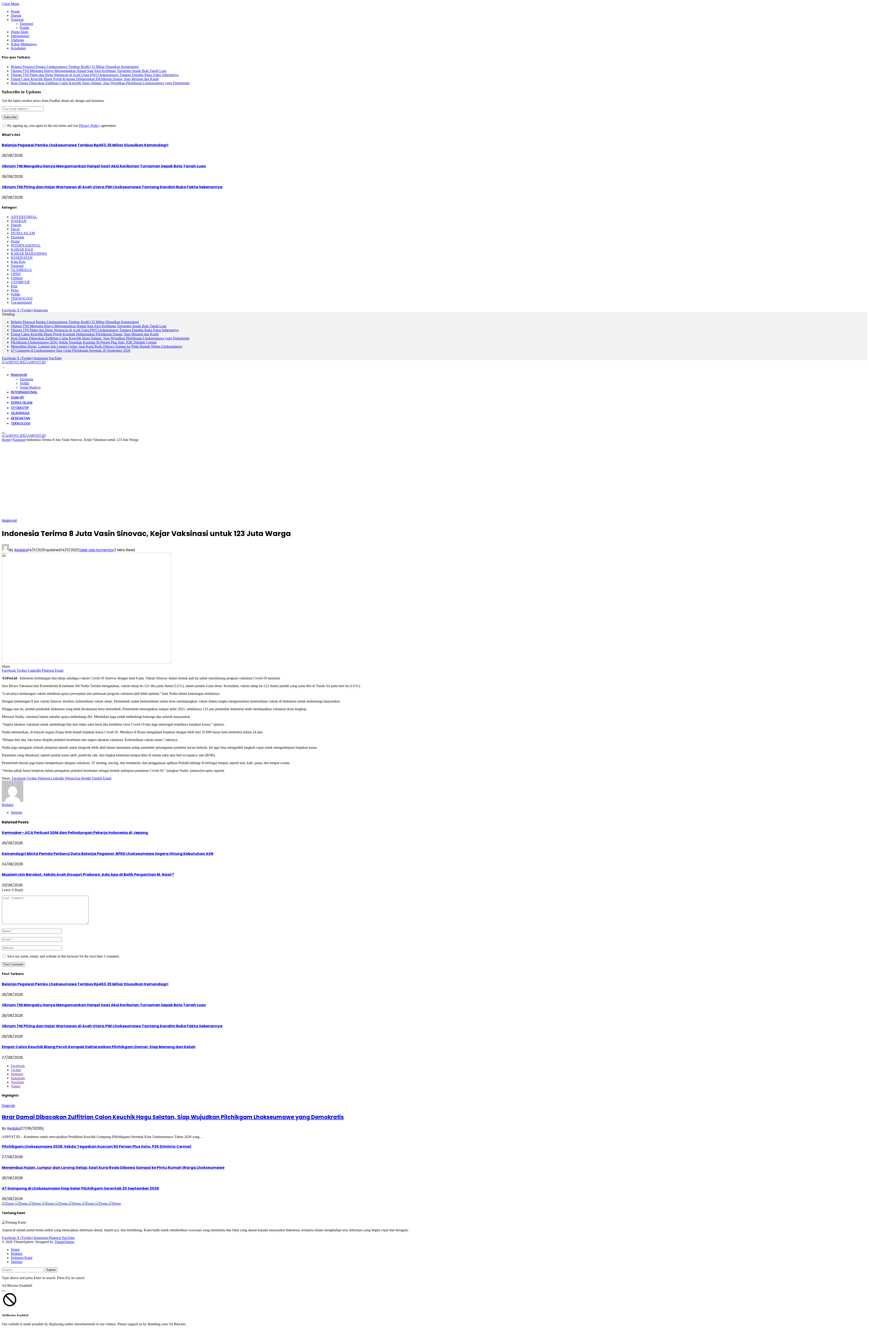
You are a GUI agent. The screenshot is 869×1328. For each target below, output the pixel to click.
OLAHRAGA (21, 270)
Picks (15, 290)
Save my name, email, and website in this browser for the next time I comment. (63, 956)
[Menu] (3, 367)
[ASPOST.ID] (24, 362)
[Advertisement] (434, 481)
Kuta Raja (18, 262)
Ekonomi (26, 24)
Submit (51, 1270)
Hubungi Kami (21, 1258)
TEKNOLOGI (21, 298)
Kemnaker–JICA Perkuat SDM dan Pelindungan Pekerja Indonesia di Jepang (75, 832)
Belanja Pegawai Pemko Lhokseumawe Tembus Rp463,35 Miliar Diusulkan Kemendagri (75, 67)
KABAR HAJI (22, 249)
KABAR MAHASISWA (29, 253)
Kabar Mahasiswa (24, 44)
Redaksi (21, 550)
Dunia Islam (19, 32)
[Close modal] (3, 1291)
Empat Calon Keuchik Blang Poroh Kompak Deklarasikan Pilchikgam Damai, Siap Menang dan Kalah (85, 79)
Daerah (16, 15)
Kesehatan (18, 48)
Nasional (17, 20)
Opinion (17, 278)
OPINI (16, 274)
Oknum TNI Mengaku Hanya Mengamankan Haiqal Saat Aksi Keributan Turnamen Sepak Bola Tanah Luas (88, 71)
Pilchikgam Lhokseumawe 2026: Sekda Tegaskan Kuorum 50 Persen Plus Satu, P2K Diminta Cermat (83, 342)
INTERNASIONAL (26, 245)
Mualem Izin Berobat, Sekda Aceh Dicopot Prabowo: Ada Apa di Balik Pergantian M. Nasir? (88, 874)
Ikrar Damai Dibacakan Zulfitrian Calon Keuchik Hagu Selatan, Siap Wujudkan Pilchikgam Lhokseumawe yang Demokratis (100, 83)
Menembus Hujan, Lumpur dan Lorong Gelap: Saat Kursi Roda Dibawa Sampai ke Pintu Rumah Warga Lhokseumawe (96, 346)
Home (15, 11)
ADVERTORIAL (24, 217)
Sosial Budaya (30, 387)
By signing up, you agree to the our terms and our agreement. (61, 126)
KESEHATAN (22, 258)
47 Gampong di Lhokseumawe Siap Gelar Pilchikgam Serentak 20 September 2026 (70, 350)
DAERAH (18, 221)
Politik (24, 28)
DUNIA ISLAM (23, 233)
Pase (14, 286)
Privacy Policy (89, 126)
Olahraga (17, 40)
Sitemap (16, 1262)
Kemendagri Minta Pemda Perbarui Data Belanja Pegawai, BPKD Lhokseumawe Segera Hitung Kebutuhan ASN (107, 853)
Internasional (20, 36)
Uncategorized (21, 302)
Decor (15, 229)
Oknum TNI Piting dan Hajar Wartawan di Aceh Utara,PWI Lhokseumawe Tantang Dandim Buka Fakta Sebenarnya (95, 75)
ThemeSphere (64, 1242)
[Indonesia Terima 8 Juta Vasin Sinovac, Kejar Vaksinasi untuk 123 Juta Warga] (86, 662)
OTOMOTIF (20, 282)
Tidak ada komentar (96, 550)
